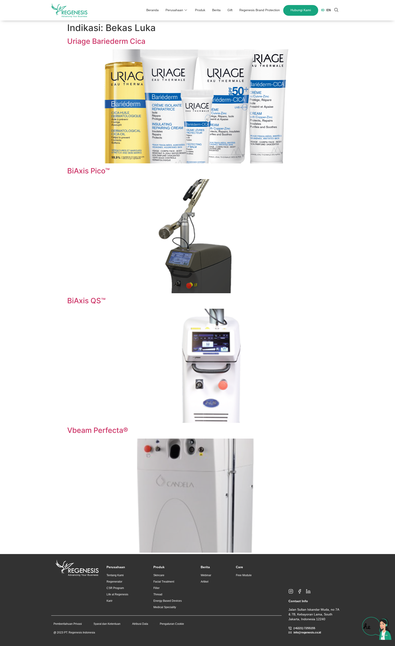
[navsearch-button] (336, 10)
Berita (216, 10)
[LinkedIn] (310, 591)
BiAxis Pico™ (88, 170)
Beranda (152, 10)
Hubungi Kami (301, 10)
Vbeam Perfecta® (97, 430)
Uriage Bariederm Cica (106, 41)
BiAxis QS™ (86, 300)
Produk (200, 10)
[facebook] (301, 591)
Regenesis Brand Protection (259, 10)
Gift (229, 10)
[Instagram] (292, 591)
